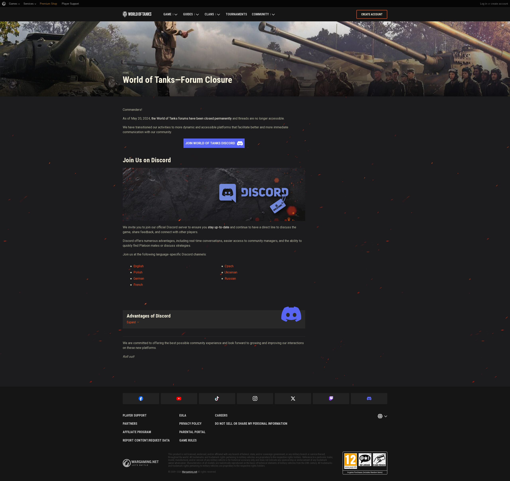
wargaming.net (141, 463)
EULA (182, 415)
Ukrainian (231, 272)
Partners (130, 424)
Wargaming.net (189, 471)
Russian (230, 278)
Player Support (135, 415)
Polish (137, 272)
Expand (131, 322)
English (138, 266)
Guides (188, 14)
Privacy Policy (190, 424)
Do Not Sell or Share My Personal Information (251, 424)
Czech (229, 266)
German (138, 278)
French (138, 285)
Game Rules (188, 440)
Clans (209, 14)
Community (260, 14)
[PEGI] (365, 463)
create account (499, 3)
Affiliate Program (137, 432)
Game (167, 14)
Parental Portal (192, 432)
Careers (221, 415)
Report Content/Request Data (146, 440)
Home (126, 72)
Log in (483, 3)
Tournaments (236, 14)
